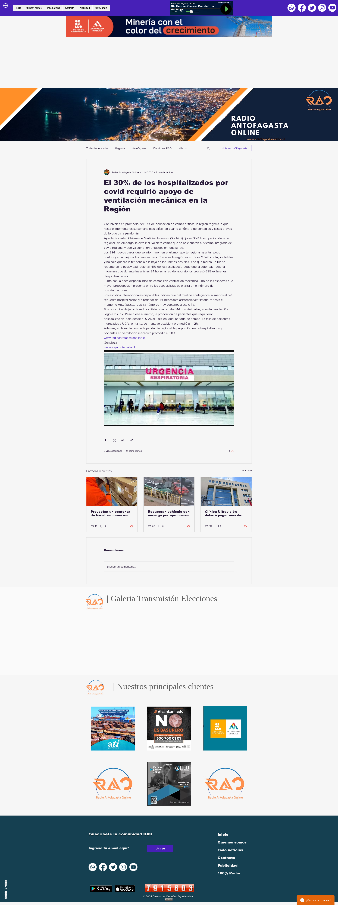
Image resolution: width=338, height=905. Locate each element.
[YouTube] (332, 8)
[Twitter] (312, 8)
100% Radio (229, 873)
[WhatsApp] (291, 8)
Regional (120, 148)
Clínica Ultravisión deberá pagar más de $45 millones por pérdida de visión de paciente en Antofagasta (223, 513)
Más (181, 148)
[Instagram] (322, 8)
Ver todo (247, 470)
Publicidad (227, 865)
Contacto (226, 858)
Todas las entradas (97, 148)
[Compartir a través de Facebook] (105, 440)
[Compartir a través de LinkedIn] (122, 440)
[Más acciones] (232, 172)
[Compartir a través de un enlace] (131, 440)
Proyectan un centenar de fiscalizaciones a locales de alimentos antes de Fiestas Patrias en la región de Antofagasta (112, 513)
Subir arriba (5, 889)
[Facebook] (302, 8)
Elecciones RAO (162, 148)
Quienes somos (232, 842)
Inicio (223, 834)
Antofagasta (139, 148)
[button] (208, 148)
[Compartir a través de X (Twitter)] (114, 440)
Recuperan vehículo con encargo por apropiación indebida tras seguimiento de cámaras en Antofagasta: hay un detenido (169, 513)
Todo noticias (230, 850)
